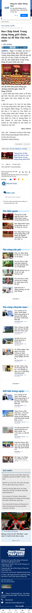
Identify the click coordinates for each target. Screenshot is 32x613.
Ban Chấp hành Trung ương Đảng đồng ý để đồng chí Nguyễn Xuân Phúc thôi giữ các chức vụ (21, 235)
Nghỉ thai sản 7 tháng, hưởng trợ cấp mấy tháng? (21, 289)
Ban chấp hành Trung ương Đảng (11, 167)
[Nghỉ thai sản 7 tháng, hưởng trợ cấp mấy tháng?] (8, 290)
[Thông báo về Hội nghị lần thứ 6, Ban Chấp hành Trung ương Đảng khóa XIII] (7, 155)
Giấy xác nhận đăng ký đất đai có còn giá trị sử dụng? (21, 254)
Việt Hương (7, 44)
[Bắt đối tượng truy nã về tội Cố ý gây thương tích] (8, 272)
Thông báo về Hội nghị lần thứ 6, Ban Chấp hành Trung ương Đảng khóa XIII (22, 156)
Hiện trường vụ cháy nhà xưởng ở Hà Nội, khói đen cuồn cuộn (21, 329)
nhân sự (8, 164)
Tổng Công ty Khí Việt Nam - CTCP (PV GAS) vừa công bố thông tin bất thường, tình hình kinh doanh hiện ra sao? (21, 415)
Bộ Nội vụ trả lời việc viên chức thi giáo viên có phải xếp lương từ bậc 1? (16, 484)
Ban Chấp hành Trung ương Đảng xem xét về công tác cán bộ (21, 225)
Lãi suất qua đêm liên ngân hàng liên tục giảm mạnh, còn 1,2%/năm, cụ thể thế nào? (21, 431)
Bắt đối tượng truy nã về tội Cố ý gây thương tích (21, 272)
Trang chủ (3, 612)
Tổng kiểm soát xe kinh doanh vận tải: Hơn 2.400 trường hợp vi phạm (15, 535)
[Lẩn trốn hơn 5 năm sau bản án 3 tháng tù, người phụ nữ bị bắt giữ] (8, 281)
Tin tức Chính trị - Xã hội (18, 149)
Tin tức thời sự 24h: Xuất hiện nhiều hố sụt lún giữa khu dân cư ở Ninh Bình (21, 264)
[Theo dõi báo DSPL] (16, 47)
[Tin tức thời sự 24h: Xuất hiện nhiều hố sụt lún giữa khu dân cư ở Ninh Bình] (8, 263)
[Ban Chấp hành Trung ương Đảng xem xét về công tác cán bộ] (8, 226)
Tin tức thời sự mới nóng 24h (10, 531)
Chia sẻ (29, 612)
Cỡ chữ (16, 612)
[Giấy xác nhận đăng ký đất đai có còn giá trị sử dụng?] (8, 255)
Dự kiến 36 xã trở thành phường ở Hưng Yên (20, 340)
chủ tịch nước (16, 164)
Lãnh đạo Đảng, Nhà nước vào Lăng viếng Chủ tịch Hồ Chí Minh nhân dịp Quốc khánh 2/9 (21, 445)
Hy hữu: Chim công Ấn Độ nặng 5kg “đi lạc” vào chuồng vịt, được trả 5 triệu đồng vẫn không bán (21, 369)
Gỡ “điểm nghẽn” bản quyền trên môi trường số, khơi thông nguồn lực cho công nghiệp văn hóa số (21, 354)
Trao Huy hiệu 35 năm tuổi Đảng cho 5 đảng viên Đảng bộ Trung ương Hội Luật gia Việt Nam (16, 506)
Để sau (16, 15)
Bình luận (22, 612)
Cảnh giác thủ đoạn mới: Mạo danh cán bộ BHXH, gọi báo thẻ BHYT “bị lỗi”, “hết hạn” (16, 477)
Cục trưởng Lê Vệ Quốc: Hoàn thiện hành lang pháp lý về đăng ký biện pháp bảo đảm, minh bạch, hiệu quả (21, 315)
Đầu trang (18, 606)
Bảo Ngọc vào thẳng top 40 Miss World (21, 458)
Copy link (9, 612)
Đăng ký (24, 15)
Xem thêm (16, 299)
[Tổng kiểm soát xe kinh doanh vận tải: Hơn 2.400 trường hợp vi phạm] (16, 521)
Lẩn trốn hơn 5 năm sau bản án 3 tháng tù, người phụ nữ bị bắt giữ (21, 281)
